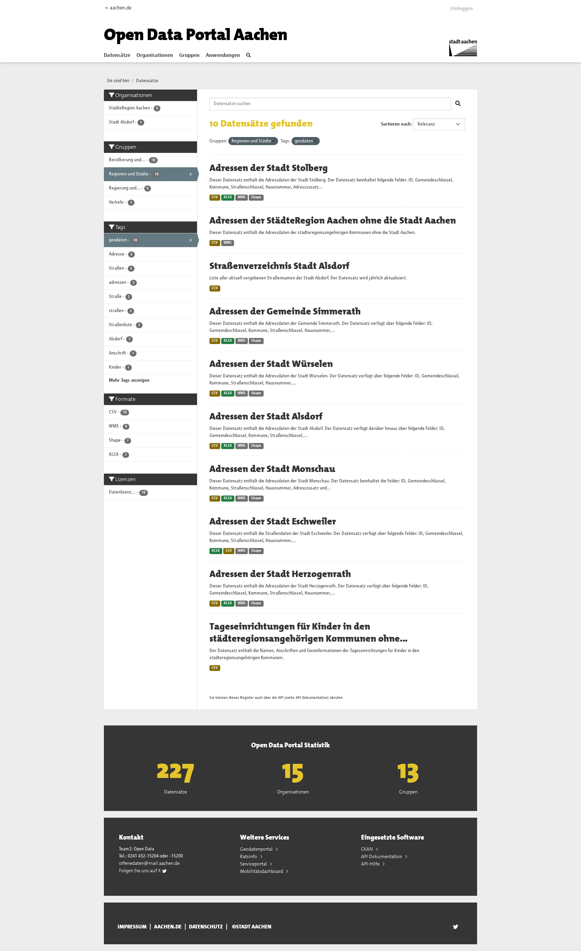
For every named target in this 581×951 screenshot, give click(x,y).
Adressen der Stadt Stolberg (268, 168)
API (280, 697)
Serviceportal (254, 864)
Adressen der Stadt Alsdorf (265, 416)
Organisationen (155, 55)
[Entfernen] (273, 141)
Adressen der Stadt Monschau (272, 469)
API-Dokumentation (311, 697)
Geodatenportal (257, 849)
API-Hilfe (371, 864)
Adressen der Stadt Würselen (271, 364)
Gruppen (189, 55)
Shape (256, 197)
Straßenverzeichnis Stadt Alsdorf (279, 266)
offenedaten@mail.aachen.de (149, 863)
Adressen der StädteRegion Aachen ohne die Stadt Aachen (332, 220)
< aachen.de (118, 7)
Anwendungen (223, 55)
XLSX (228, 197)
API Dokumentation (382, 856)
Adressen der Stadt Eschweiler (272, 521)
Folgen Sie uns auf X (140, 871)
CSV (214, 197)
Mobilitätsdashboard (262, 871)
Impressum (132, 927)
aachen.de (168, 927)
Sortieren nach (396, 124)
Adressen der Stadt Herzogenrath (280, 574)
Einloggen (462, 8)
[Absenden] (458, 104)
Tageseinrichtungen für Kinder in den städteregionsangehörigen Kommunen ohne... (308, 632)
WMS (242, 197)
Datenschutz (206, 927)
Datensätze (117, 55)
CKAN (367, 849)
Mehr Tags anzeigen (129, 380)
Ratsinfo (249, 856)
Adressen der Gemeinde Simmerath (285, 311)
